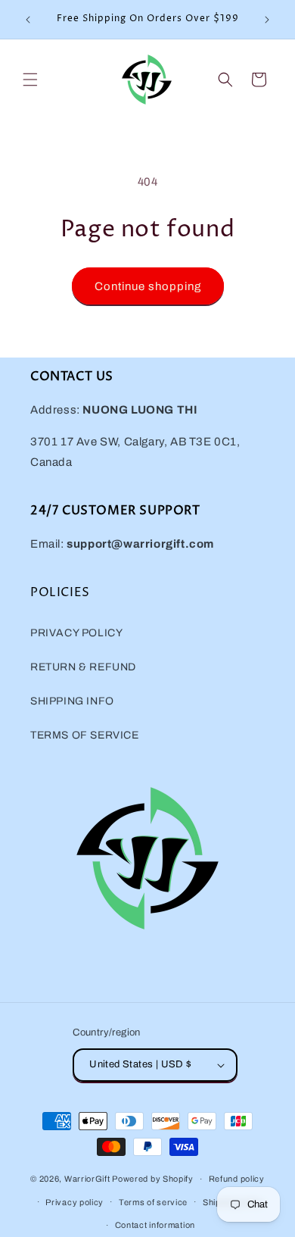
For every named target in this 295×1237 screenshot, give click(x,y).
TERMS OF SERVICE (84, 735)
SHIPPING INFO (72, 701)
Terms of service (153, 1202)
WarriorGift (87, 1178)
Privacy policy (74, 1202)
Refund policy (237, 1178)
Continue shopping (148, 286)
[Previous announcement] (28, 19)
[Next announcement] (267, 19)
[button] (30, 79)
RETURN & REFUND (83, 667)
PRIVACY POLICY (76, 633)
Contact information (155, 1224)
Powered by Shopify (153, 1178)
